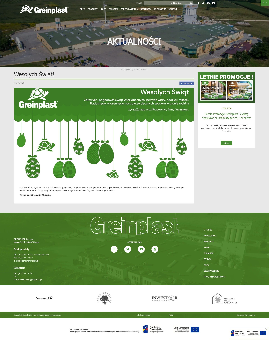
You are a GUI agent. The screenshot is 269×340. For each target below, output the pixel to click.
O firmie (208, 229)
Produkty (93, 9)
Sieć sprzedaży (211, 271)
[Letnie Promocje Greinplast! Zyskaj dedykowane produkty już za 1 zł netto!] (226, 87)
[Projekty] (134, 329)
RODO (171, 315)
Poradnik (113, 9)
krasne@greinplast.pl (29, 260)
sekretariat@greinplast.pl (31, 279)
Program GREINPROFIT (215, 276)
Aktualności (210, 235)
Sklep (103, 9)
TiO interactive (250, 315)
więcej (226, 143)
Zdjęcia (207, 259)
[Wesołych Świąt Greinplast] (104, 132)
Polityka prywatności (143, 315)
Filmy (206, 265)
